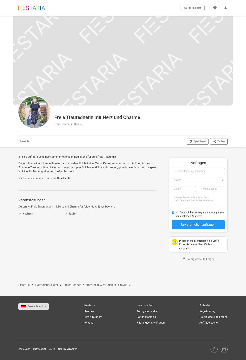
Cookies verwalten (67, 349)
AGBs (52, 349)
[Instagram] (224, 349)
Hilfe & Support (93, 317)
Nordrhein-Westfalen (100, 285)
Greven (123, 285)
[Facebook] (214, 349)
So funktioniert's (146, 317)
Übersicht (24, 141)
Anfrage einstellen (147, 311)
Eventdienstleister (47, 285)
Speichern (200, 141)
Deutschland (36, 306)
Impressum (24, 349)
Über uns (89, 311)
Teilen (221, 141)
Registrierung (207, 311)
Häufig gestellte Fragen (200, 259)
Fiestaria (24, 285)
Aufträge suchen (209, 323)
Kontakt (88, 323)
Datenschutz (39, 349)
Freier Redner (72, 285)
